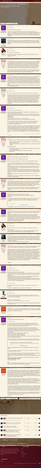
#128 (39, 138)
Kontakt (15, 463)
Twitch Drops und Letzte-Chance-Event (13, 422)
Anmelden (2, 461)
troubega (2, 7)
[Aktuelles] (38, 1)
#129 (39, 155)
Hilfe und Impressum (32, 463)
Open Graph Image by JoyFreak (5, 466)
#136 (39, 266)
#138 (39, 307)
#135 (39, 244)
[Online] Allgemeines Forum (16, 420)
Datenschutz (26, 463)
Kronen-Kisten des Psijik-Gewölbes (9, 426)
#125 (39, 75)
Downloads (23, 452)
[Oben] (38, 463)
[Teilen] (38, 26)
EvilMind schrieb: (11, 91)
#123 (39, 48)
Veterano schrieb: (11, 50)
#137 (39, 291)
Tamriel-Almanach (24, 454)
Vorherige (3, 23)
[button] (1, 1)
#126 (39, 89)
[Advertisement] (20, 16)
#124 (39, 60)
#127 (39, 106)
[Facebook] (38, 466)
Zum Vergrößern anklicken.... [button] (24, 204)
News (22, 448)
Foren (22, 450)
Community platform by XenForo (10, 465)
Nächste (15, 23)
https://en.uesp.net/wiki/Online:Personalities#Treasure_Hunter (19, 300)
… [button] (7, 23)
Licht (4, 420)
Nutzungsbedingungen (20, 463)
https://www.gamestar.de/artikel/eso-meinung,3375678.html (18, 118)
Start (37, 463)
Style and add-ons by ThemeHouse (25, 465)
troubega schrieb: (11, 108)
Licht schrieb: (10, 27)
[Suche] (39, 1)
